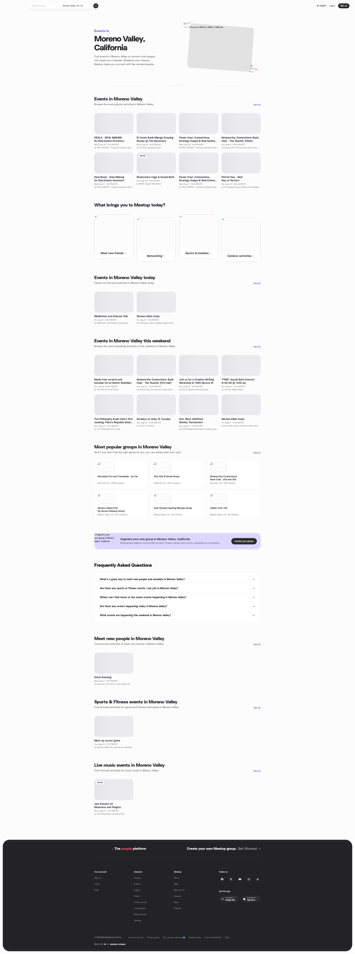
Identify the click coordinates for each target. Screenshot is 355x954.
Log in (97, 884)
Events (137, 884)
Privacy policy (153, 937)
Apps (176, 902)
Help (96, 890)
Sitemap (137, 921)
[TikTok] (258, 879)
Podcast (178, 908)
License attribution (213, 937)
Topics (137, 890)
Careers (177, 896)
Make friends (140, 915)
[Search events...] (95, 5)
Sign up (97, 878)
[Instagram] (249, 879)
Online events (140, 902)
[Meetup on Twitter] (231, 879)
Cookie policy (195, 937)
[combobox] (77, 5)
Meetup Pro (179, 890)
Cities (137, 896)
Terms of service (136, 937)
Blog (176, 884)
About (177, 878)
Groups (137, 878)
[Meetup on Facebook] (222, 879)
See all (257, 105)
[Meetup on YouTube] (240, 879)
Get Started (247, 848)
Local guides (140, 908)
